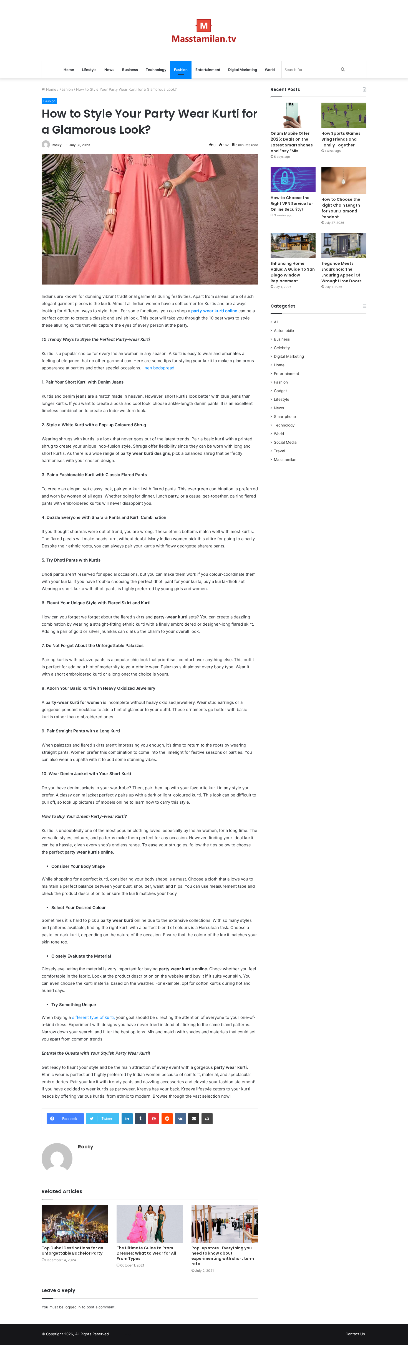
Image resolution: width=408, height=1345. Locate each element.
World (270, 69)
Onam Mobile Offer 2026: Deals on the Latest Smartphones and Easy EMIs (292, 142)
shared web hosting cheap (127, 1335)
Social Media (285, 442)
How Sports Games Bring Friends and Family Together (341, 139)
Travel (279, 451)
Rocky (57, 145)
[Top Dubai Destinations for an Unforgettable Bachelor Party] (75, 1223)
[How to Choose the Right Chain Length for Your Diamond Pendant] (343, 180)
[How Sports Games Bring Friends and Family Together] (343, 115)
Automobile (284, 330)
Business (130, 69)
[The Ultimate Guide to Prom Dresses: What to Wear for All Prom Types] (150, 1223)
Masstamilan (285, 459)
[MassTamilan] (204, 30)
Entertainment (207, 69)
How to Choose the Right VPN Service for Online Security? (292, 203)
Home (69, 69)
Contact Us (355, 1334)
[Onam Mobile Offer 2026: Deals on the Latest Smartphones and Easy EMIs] (293, 115)
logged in (73, 1307)
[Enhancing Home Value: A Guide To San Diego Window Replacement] (293, 245)
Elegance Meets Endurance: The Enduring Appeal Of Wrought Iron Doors (341, 272)
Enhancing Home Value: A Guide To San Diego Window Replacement (293, 272)
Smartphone (285, 416)
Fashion (181, 69)
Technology (156, 69)
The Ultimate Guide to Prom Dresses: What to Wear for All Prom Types (146, 1253)
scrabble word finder (116, 1335)
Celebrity (282, 348)
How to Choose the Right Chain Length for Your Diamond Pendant (340, 208)
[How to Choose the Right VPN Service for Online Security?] (293, 179)
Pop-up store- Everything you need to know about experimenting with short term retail (223, 1256)
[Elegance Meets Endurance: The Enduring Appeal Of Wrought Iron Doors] (343, 245)
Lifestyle (89, 69)
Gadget (280, 391)
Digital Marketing (242, 69)
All (276, 322)
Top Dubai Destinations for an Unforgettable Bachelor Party (72, 1250)
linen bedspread (158, 367)
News (109, 69)
